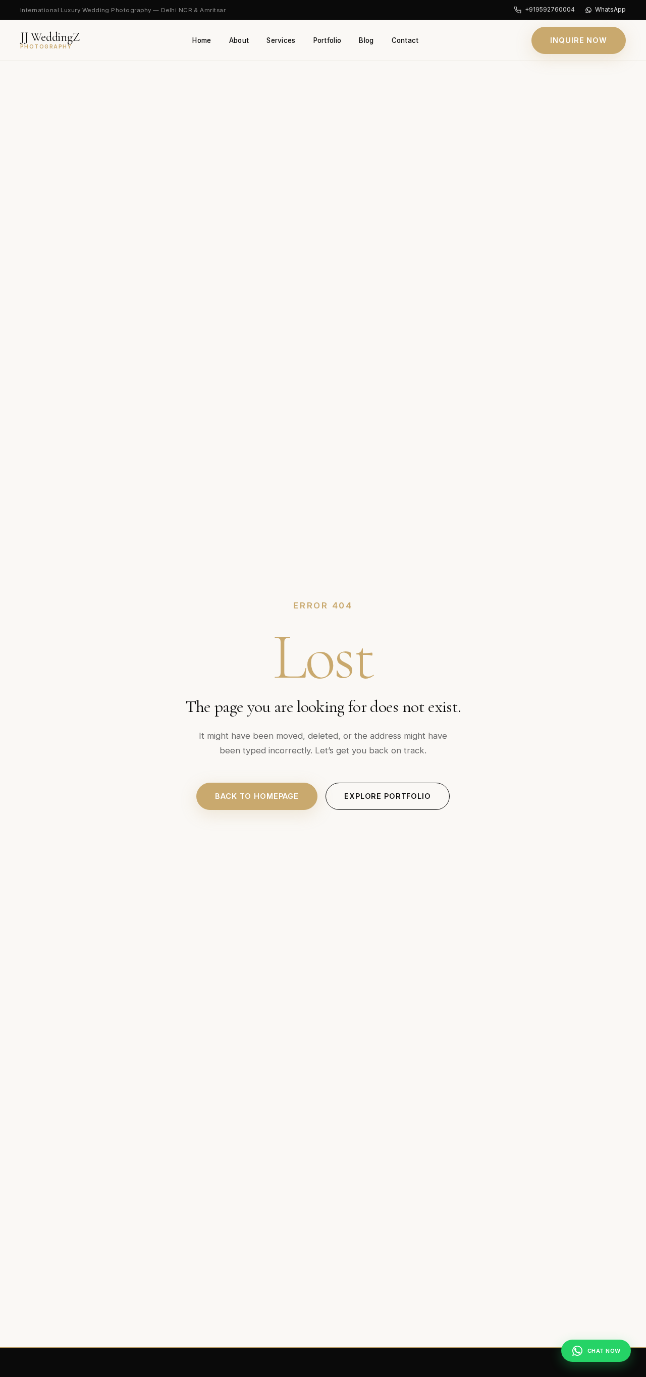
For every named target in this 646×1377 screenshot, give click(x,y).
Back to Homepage (257, 796)
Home (201, 40)
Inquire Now (578, 40)
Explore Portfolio (387, 796)
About (239, 40)
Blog (366, 40)
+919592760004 (549, 9)
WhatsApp (610, 9)
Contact (405, 40)
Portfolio (327, 40)
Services (280, 40)
